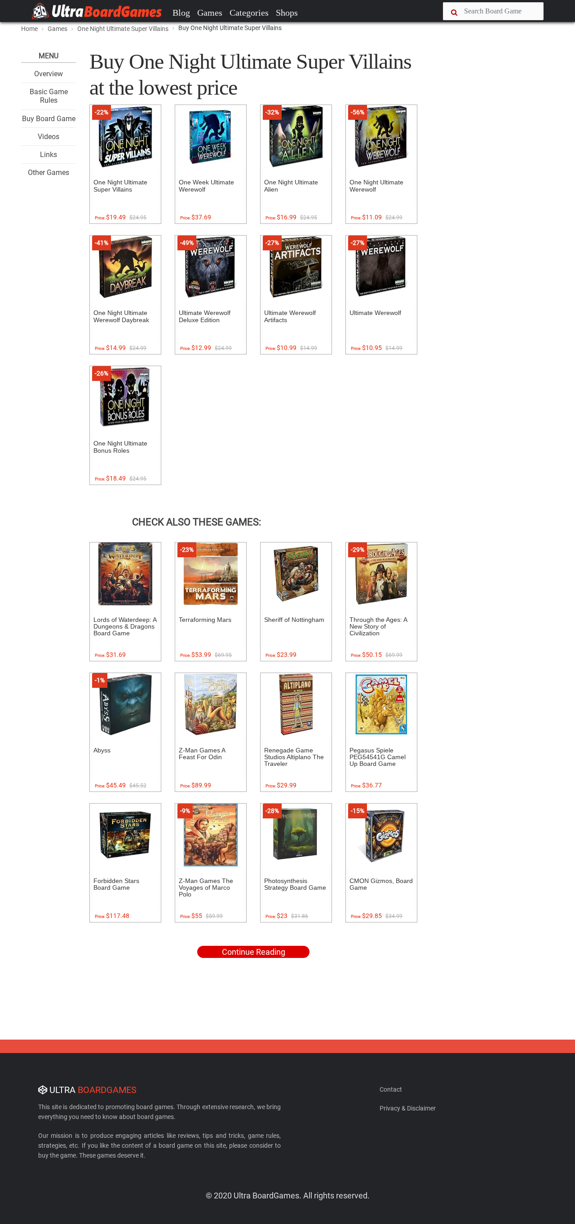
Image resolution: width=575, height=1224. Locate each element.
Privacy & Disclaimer (408, 1108)
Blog (181, 12)
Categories (249, 12)
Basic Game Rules (49, 96)
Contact (391, 1089)
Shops (287, 12)
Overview (48, 74)
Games (209, 12)
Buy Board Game (48, 118)
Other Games (48, 172)
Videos (48, 136)
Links (48, 154)
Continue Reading (253, 952)
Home (29, 28)
